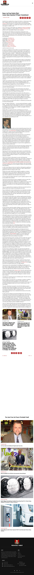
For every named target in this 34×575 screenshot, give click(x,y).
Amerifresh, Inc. (11, 38)
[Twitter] (14, 570)
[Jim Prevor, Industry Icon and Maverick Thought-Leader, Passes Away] (9, 314)
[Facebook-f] (19, 570)
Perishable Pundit (3, 444)
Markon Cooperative (10, 41)
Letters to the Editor (6, 341)
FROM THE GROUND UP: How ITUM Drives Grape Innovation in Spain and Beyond (24, 325)
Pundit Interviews (21, 321)
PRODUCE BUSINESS (26, 27)
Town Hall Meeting (12, 130)
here (14, 223)
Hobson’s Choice (18, 270)
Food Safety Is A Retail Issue (23, 28)
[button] (32, 3)
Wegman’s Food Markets (11, 46)
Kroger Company (11, 40)
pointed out (4, 23)
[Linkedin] (17, 570)
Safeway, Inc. (10, 42)
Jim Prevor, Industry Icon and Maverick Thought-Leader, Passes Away (8, 324)
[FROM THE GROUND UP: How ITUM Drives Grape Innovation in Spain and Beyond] (25, 314)
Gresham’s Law (24, 262)
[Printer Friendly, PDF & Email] (28, 18)
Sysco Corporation (11, 45)
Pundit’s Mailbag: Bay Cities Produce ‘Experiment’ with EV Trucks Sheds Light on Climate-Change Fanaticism (16, 530)
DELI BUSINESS (13, 233)
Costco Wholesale (11, 39)
